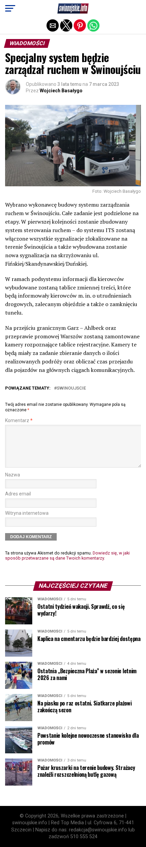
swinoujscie (71, 388)
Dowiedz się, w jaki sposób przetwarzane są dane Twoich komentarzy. (67, 555)
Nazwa (12, 474)
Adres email (18, 493)
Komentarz (19, 420)
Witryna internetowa (27, 513)
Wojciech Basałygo (61, 90)
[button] (10, 8)
